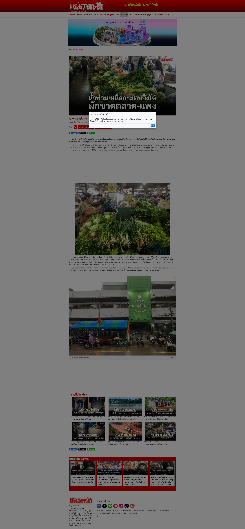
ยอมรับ (152, 125)
